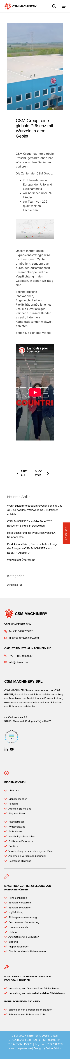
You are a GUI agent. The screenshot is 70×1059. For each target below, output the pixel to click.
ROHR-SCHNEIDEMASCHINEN (22, 1001)
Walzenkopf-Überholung (21, 559)
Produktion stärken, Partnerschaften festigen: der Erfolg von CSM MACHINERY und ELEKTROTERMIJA (33, 548)
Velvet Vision (53, 1048)
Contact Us (66, 533)
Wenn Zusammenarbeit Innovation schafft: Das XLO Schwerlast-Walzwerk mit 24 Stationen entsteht (34, 510)
